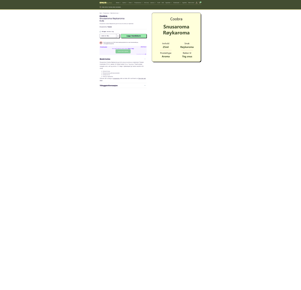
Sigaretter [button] (167, 2)
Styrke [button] (124, 2)
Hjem (101, 13)
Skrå (163, 2)
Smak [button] (130, 2)
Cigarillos (184, 2)
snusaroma (116, 78)
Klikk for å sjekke (123, 51)
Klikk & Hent (191, 2)
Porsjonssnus (106, 13)
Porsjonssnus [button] (137, 2)
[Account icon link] (197, 3)
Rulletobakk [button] (176, 2)
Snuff (158, 2)
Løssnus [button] (152, 2)
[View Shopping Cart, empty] (199, 2)
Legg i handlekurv (134, 36)
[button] (120, 3)
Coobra (103, 16)
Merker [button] (118, 2)
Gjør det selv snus (114, 13)
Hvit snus (146, 2)
